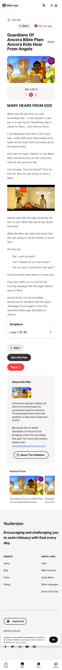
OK (53, 639)
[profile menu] (54, 5)
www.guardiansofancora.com (28, 445)
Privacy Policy (21, 642)
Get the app (45, 26)
